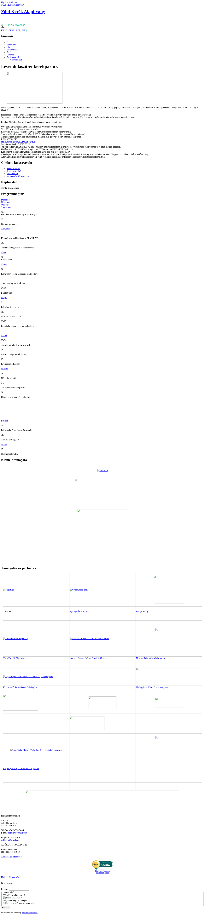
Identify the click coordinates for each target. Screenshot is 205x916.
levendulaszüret (13, 168)
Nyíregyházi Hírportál (79, 611)
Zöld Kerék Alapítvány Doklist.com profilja (102, 872)
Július (3, 252)
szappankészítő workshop (18, 176)
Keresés (5, 889)
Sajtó (9, 52)
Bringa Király (142, 611)
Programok (11, 44)
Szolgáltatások (13, 57)
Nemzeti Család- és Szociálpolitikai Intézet (88, 658)
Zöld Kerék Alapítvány (23, 11)
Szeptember (6, 207)
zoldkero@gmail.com (17, 833)
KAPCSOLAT (7, 30)
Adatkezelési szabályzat (11, 857)
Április (4, 335)
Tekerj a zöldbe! (14, 171)
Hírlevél (10, 55)
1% (8, 47)
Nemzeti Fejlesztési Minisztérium (150, 658)
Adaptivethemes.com (30, 913)
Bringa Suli (17, 60)
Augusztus (5, 229)
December (5, 200)
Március (4, 368)
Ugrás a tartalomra (9, 2)
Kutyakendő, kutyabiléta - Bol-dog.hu (20, 687)
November (5, 202)
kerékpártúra (12, 173)
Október (4, 205)
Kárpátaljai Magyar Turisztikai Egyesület (21, 768)
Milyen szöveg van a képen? (16, 900)
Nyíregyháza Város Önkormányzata (152, 687)
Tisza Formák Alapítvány (14, 658)
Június (4, 264)
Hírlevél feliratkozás (10, 877)
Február (4, 421)
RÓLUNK (21, 30)
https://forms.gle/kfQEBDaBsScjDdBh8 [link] (19, 142)
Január (4, 444)
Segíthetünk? (12, 49)
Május (4, 297)
